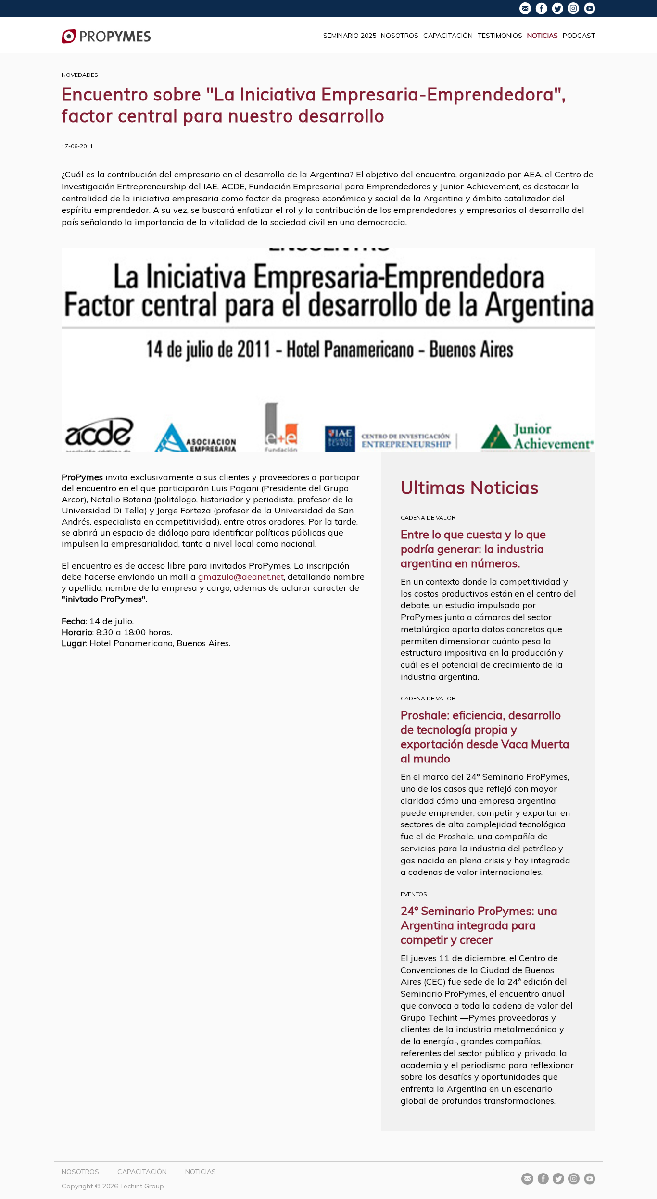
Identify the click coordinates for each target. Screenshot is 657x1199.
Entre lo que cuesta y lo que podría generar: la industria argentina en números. (473, 548)
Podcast (579, 35)
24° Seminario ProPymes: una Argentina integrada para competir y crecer (479, 925)
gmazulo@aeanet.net (241, 576)
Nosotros (399, 35)
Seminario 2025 (349, 35)
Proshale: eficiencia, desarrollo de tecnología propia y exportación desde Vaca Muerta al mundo (485, 736)
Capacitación (448, 35)
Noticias (542, 35)
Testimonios (500, 35)
